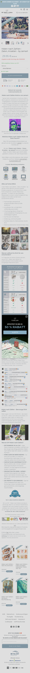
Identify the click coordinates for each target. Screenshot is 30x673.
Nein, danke (15, 337)
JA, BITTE (15, 332)
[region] (15, 4)
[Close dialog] (26, 317)
